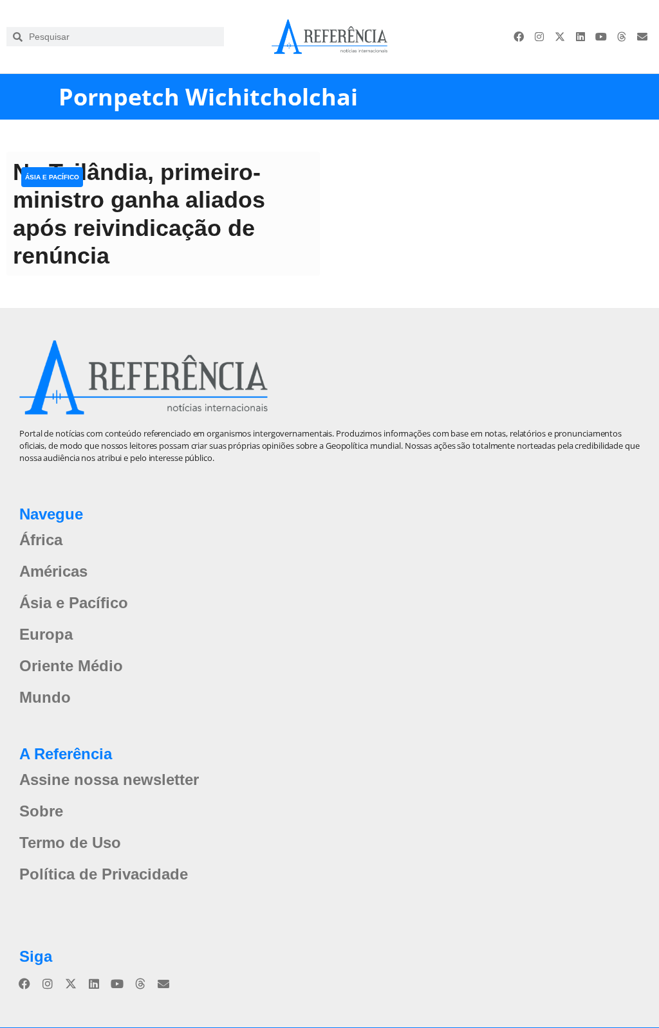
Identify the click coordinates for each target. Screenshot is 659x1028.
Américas (53, 571)
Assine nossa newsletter (109, 779)
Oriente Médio (71, 665)
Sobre (41, 811)
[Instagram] (539, 36)
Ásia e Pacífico (52, 177)
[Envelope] (642, 36)
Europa (46, 634)
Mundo (45, 697)
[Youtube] (601, 36)
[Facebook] (518, 36)
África (40, 539)
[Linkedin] (580, 36)
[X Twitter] (560, 36)
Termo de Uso (70, 842)
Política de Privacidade (103, 874)
